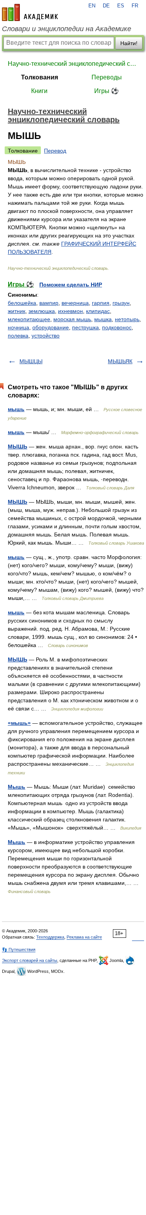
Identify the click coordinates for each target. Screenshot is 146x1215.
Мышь (16, 787)
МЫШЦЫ (30, 361)
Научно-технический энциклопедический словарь (73, 63)
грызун (121, 303)
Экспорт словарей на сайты (29, 960)
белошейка (22, 303)
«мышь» (19, 723)
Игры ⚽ (106, 91)
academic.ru (30, 12)
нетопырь (127, 319)
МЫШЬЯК (120, 361)
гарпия (100, 303)
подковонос (117, 327)
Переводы (106, 77)
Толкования (39, 77)
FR (135, 6)
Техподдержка (50, 937)
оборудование (50, 327)
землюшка (41, 311)
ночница (18, 327)
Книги (39, 91)
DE (106, 6)
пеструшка (85, 327)
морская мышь (72, 319)
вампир (48, 303)
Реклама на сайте (84, 937)
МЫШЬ (17, 446)
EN (91, 6)
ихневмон (70, 311)
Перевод (55, 151)
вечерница (75, 303)
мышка (103, 319)
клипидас (98, 311)
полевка (18, 335)
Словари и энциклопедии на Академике (66, 29)
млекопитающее (29, 319)
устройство (46, 335)
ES (120, 6)
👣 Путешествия (18, 949)
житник (16, 311)
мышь (16, 409)
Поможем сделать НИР (70, 284)
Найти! (128, 43)
